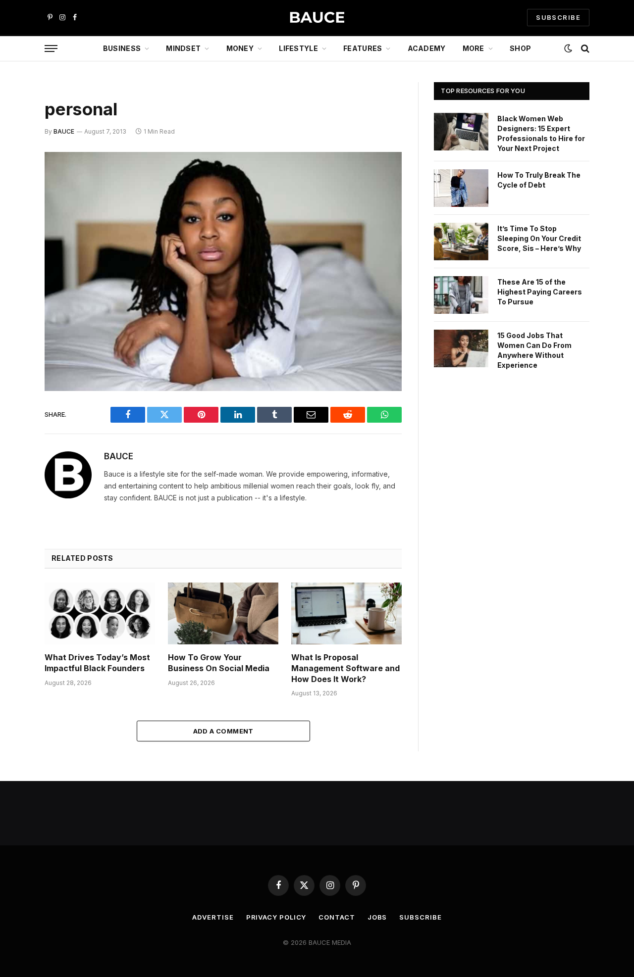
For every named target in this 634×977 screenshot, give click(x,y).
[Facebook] (10, 185)
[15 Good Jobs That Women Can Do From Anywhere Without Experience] (461, 348)
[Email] (10, 286)
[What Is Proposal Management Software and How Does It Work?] (346, 613)
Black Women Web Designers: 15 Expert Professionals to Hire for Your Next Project (541, 133)
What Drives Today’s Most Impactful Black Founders (97, 662)
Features (362, 48)
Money (240, 48)
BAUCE (63, 131)
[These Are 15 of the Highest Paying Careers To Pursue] (461, 295)
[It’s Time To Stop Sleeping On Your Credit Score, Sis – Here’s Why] (461, 241)
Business (122, 48)
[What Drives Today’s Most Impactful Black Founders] (100, 613)
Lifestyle (298, 48)
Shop (520, 48)
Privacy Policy (276, 917)
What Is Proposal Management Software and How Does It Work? (345, 668)
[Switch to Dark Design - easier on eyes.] (568, 48)
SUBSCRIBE (558, 17)
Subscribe (420, 917)
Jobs (377, 917)
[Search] (584, 49)
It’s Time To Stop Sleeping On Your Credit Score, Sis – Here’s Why (539, 238)
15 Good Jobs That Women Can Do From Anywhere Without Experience (534, 350)
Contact (336, 917)
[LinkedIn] (10, 235)
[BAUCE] (317, 17)
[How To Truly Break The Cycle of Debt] (461, 188)
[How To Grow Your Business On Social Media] (223, 613)
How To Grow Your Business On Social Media (218, 662)
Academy (427, 48)
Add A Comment (223, 731)
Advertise (212, 917)
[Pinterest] (10, 261)
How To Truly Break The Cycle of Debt (539, 180)
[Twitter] (10, 210)
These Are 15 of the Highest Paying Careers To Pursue (539, 292)
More (473, 48)
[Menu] (51, 49)
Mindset (183, 48)
